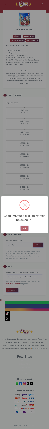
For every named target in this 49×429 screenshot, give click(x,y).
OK (24, 228)
